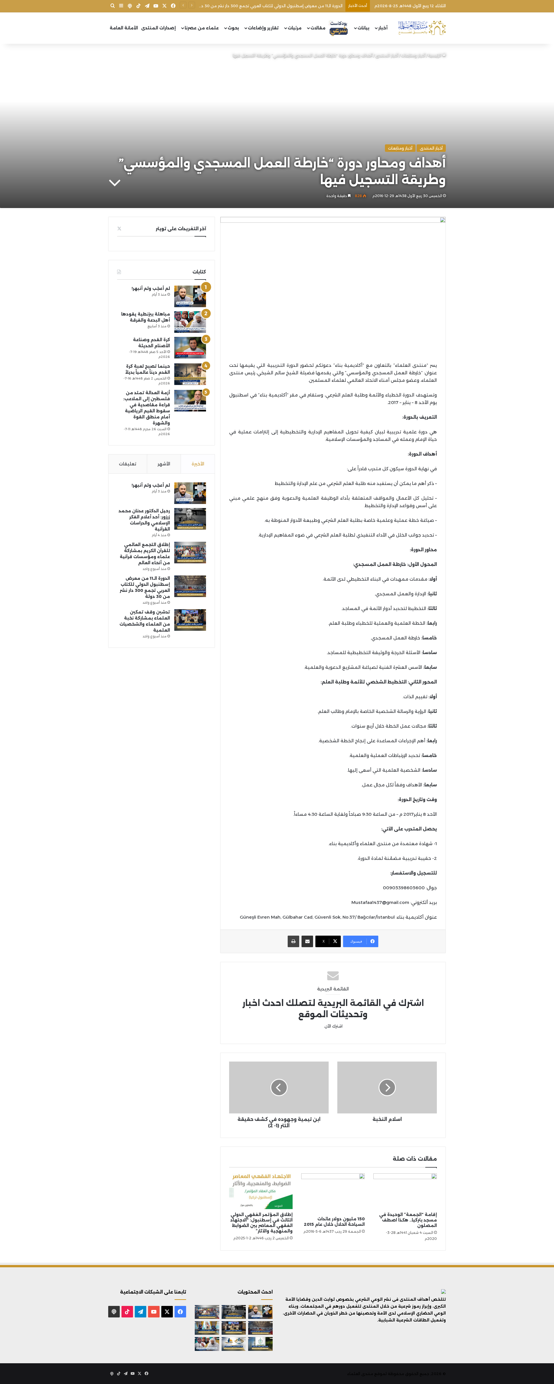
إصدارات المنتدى (158, 28)
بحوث (233, 28)
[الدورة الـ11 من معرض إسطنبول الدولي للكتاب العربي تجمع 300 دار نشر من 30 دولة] (190, 586)
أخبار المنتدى (386, 55)
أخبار (383, 28)
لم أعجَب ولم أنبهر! (151, 288)
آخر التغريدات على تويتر (181, 228)
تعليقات (127, 464)
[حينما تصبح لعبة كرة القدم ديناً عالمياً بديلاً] (190, 374)
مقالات (317, 28)
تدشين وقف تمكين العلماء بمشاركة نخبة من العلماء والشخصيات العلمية (276, 5)
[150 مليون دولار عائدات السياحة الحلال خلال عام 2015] (333, 1193)
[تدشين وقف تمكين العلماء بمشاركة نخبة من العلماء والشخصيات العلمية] (190, 620)
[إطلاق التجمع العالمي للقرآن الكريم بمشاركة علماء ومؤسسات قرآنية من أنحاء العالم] (190, 552)
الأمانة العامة (124, 28)
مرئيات (295, 28)
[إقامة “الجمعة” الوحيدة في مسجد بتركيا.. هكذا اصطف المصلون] (405, 1191)
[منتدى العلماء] (422, 28)
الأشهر (164, 464)
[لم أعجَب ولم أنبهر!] (190, 296)
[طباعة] (293, 941)
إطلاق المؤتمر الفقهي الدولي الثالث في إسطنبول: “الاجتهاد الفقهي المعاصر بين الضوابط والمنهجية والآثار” (261, 1223)
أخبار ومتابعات (413, 55)
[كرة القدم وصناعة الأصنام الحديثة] (190, 347)
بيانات (363, 28)
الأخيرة (198, 464)
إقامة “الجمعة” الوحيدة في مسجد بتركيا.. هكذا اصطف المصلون (408, 1220)
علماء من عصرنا (202, 28)
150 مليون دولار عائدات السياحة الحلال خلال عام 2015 (334, 1221)
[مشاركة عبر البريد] (307, 941)
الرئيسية (435, 55)
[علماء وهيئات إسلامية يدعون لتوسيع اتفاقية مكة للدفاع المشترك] (207, 1328)
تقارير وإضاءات (263, 28)
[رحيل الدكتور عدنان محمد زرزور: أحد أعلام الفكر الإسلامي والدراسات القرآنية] (190, 519)
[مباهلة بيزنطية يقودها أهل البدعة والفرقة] (190, 322)
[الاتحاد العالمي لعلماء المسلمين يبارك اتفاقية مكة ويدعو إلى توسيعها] (260, 1344)
